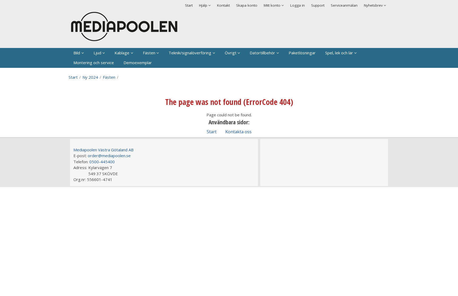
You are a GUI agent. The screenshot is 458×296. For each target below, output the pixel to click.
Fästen (149, 52)
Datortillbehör (262, 52)
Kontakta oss (238, 132)
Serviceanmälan (344, 5)
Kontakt (223, 5)
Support (317, 5)
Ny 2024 (90, 77)
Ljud (97, 52)
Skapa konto (246, 5)
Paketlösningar (302, 52)
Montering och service (93, 62)
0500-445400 (102, 161)
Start (189, 5)
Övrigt (230, 52)
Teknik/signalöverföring (190, 52)
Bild (76, 52)
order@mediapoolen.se (109, 155)
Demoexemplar (138, 62)
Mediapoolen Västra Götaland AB (103, 149)
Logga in (297, 5)
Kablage (121, 52)
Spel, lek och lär (339, 52)
